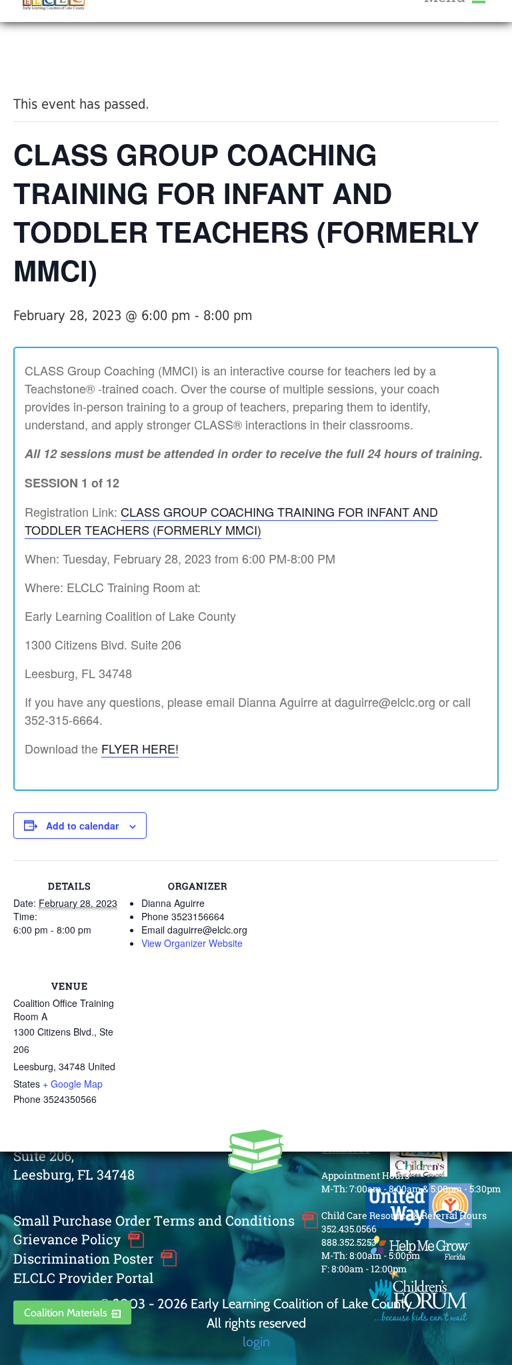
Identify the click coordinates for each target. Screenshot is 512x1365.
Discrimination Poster (83, 1258)
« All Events (43, 59)
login (256, 1341)
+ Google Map (73, 1083)
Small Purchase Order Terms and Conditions (154, 1220)
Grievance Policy (67, 1239)
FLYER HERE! (140, 748)
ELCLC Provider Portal (83, 1277)
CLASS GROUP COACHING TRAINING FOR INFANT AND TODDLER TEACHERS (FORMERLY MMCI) (231, 520)
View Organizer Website (192, 943)
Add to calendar (82, 825)
